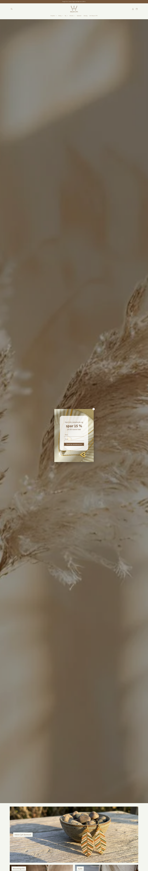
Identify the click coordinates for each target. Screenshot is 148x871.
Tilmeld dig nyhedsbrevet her (74, 444)
